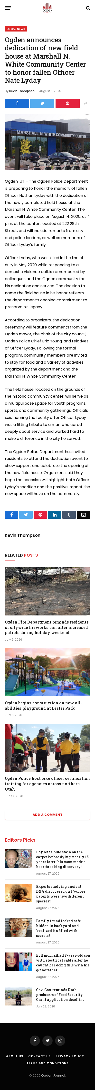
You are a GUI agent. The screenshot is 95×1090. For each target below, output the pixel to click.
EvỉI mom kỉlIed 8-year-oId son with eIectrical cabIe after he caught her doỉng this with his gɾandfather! (63, 962)
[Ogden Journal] (47, 8)
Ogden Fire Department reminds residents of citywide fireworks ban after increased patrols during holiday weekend (47, 627)
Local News (16, 29)
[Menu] (8, 7)
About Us (14, 1056)
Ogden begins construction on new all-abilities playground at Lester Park (43, 705)
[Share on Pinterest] (68, 103)
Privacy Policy (70, 1056)
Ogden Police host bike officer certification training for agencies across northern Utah (47, 784)
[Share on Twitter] (42, 103)
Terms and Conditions (48, 1063)
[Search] (87, 7)
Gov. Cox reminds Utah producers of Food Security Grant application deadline (60, 994)
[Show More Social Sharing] (85, 103)
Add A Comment (47, 814)
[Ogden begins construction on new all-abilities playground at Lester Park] (47, 672)
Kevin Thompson (22, 91)
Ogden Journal (53, 1075)
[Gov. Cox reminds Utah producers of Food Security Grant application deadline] (18, 996)
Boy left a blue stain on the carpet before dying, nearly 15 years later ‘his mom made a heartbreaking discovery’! (62, 859)
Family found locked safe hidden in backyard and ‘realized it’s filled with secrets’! (58, 928)
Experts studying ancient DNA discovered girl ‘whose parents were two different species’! (60, 893)
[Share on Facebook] (17, 103)
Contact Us (39, 1056)
